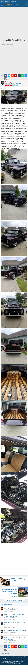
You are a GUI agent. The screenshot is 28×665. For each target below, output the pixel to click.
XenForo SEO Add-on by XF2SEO (14, 663)
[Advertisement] (14, 22)
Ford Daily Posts (12, 609)
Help (24, 657)
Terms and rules (11, 657)
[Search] (26, 4)
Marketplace (5, 1)
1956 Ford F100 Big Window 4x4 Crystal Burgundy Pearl (14, 615)
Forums (14, 1)
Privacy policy (19, 657)
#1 (26, 88)
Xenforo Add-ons (7, 662)
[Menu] (2, 5)
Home (2, 658)
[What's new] (23, 4)
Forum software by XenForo (12, 661)
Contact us (3, 657)
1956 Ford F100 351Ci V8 (11, 608)
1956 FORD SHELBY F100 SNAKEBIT (15, 631)
